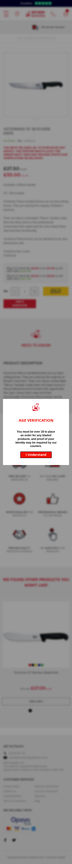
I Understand (36, 455)
